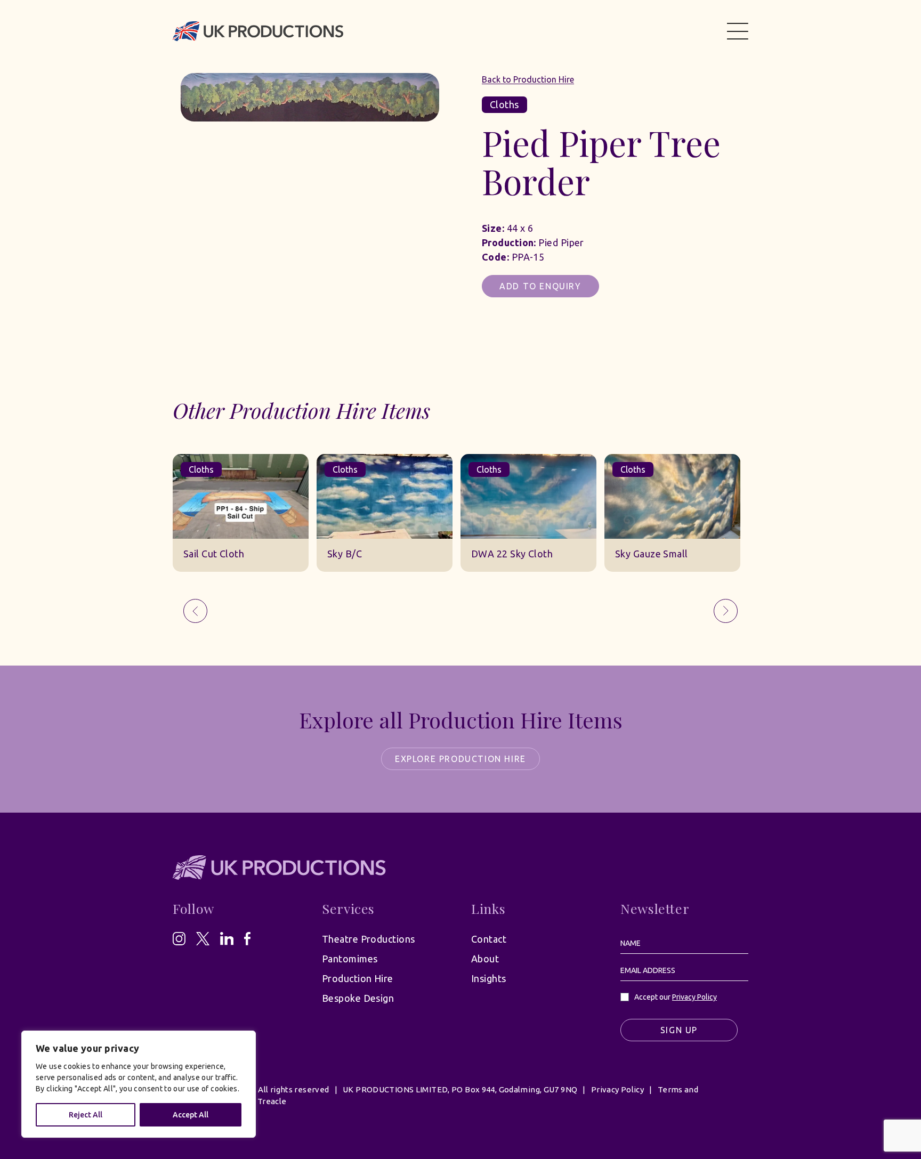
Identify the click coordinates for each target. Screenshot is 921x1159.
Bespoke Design (358, 998)
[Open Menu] (737, 31)
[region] (138, 1084)
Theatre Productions (368, 939)
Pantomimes (350, 958)
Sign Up (679, 1030)
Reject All (85, 1115)
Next (726, 611)
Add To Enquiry (540, 286)
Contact (488, 939)
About (485, 958)
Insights (488, 978)
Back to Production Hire (528, 79)
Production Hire (357, 978)
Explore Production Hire (460, 759)
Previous (195, 611)
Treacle (272, 1101)
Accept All (190, 1115)
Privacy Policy (694, 997)
